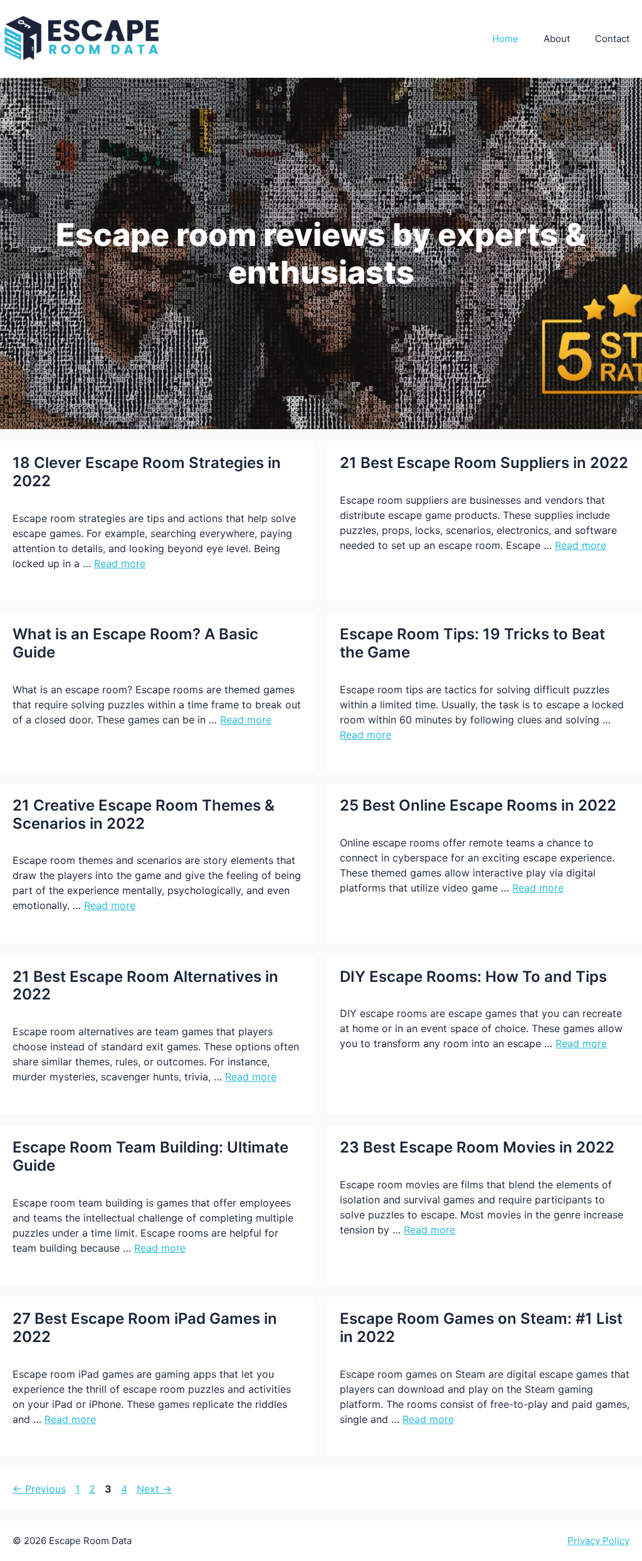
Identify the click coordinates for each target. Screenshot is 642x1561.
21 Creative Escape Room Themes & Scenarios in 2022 (144, 814)
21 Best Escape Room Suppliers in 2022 (484, 463)
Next (154, 1489)
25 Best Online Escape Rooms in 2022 (478, 805)
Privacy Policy (598, 1541)
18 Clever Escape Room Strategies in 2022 (147, 472)
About (557, 39)
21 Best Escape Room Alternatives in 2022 (145, 985)
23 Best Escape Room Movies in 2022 (477, 1147)
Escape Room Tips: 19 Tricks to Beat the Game (472, 643)
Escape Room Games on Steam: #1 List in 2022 (481, 1327)
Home (505, 39)
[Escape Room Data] (81, 38)
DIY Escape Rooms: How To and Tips (473, 976)
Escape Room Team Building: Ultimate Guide (150, 1156)
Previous (39, 1489)
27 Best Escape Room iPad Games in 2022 (145, 1327)
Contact (612, 39)
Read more (119, 563)
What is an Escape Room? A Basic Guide (135, 643)
